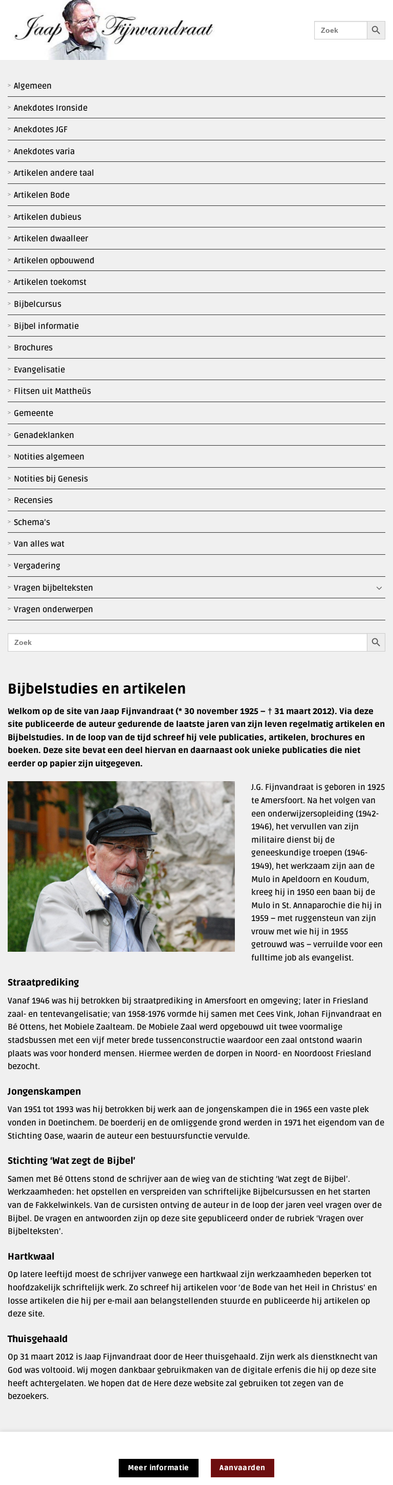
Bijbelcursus (37, 304)
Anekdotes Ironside (51, 108)
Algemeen (33, 86)
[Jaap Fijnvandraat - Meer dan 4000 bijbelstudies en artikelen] (121, 30)
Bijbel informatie (46, 326)
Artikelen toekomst (50, 282)
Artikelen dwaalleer (51, 239)
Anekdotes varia (44, 152)
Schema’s (32, 522)
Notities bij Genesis (51, 479)
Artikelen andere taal (54, 173)
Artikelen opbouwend (54, 261)
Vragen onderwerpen (53, 609)
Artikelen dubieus (47, 217)
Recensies (33, 500)
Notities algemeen (49, 457)
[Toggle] (379, 588)
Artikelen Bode (42, 195)
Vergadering (37, 566)
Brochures (33, 348)
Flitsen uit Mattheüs (52, 391)
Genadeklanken (44, 435)
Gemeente (33, 413)
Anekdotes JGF (41, 129)
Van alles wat (39, 544)
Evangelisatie (39, 370)
